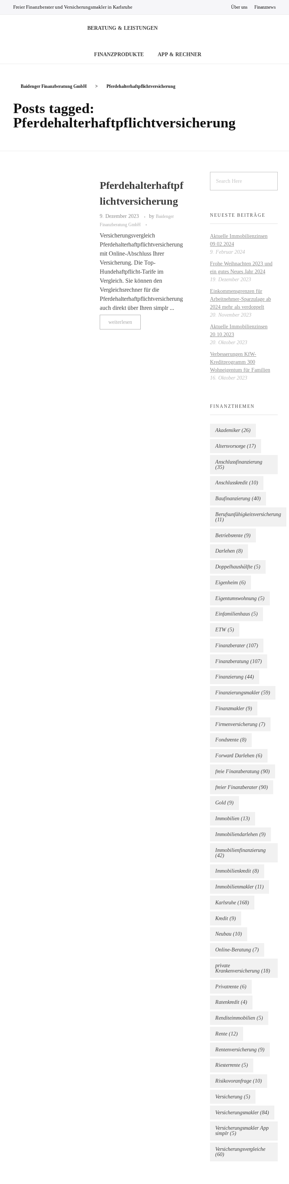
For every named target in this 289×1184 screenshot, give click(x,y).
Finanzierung (234, 677)
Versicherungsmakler (242, 1112)
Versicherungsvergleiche (240, 1151)
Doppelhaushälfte (237, 567)
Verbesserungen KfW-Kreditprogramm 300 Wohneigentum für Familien (240, 362)
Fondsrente (230, 740)
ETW (224, 630)
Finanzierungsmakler (242, 692)
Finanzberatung (238, 661)
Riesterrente (231, 1065)
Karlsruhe (232, 902)
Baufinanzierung (238, 498)
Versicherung (232, 1097)
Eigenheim (230, 582)
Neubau (228, 934)
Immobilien (232, 818)
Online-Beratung (237, 950)
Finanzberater (236, 645)
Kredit (225, 918)
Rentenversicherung (240, 1049)
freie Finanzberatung (242, 771)
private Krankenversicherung (242, 968)
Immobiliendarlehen (240, 834)
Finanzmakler (233, 708)
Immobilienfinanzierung (240, 852)
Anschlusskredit (236, 483)
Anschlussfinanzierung (238, 464)
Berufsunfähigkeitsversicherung (248, 517)
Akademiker (233, 430)
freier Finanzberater (241, 787)
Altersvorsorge (235, 446)
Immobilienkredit (237, 871)
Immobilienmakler (239, 887)
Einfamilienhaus (236, 614)
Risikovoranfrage (238, 1081)
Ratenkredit (231, 1002)
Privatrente (230, 986)
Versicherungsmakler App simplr (242, 1130)
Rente (226, 1034)
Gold (224, 803)
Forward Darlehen (238, 755)
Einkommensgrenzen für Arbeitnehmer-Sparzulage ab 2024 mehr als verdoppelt (240, 299)
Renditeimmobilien (239, 1018)
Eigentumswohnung (240, 598)
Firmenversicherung (240, 724)
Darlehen (229, 551)
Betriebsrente (233, 535)
